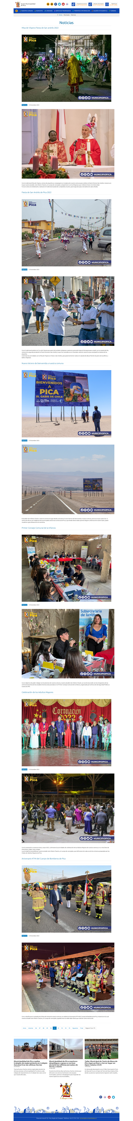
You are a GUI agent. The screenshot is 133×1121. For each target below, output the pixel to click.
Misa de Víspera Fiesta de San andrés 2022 (40, 28)
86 (36, 1028)
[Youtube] (63, 3)
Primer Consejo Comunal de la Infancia (39, 528)
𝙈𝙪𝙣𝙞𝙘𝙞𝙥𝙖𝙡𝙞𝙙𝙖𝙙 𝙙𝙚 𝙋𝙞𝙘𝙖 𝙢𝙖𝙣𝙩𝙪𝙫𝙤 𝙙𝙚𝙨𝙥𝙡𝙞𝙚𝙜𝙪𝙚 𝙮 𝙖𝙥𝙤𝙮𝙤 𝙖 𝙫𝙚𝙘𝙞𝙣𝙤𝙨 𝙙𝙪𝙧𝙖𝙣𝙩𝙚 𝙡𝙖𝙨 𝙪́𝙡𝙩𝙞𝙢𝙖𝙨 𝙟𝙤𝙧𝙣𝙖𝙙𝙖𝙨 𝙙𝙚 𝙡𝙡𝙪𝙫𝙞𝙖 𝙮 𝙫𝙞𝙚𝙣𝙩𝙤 (63, 1064)
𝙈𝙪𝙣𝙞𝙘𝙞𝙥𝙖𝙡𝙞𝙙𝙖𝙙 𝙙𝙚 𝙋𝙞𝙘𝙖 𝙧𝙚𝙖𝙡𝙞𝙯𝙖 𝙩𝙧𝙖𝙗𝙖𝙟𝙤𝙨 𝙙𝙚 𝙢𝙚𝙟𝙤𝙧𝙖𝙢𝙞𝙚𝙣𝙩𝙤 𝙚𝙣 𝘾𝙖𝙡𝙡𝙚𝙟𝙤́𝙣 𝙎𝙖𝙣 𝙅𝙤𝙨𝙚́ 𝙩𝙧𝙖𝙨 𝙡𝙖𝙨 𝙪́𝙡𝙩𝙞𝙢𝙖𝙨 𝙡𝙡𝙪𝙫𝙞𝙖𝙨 (30, 1063)
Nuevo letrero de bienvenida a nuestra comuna (42, 363)
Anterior (30, 1028)
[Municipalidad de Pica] (25, 4)
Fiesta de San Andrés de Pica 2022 (36, 192)
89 (47, 1028)
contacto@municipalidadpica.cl (88, 1118)
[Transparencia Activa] (80, 4)
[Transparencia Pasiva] (96, 4)
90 (51, 1028)
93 (62, 1028)
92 (58, 1028)
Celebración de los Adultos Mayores (37, 692)
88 (43, 1028)
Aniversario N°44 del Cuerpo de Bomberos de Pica (44, 858)
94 (65, 1028)
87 (40, 1028)
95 (69, 1028)
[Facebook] (55, 3)
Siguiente (75, 1028)
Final (81, 1028)
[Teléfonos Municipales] (48, 4)
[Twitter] (59, 3)
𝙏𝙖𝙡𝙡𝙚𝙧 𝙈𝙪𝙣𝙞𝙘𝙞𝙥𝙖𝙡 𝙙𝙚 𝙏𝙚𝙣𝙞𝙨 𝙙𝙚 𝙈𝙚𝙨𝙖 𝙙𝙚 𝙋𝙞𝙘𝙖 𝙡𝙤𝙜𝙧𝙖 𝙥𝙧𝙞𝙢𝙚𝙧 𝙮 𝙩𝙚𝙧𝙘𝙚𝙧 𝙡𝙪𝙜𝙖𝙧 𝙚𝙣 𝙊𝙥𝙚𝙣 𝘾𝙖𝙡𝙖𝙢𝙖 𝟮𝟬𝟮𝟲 (101, 1063)
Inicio (60, 15)
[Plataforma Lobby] (111, 4)
